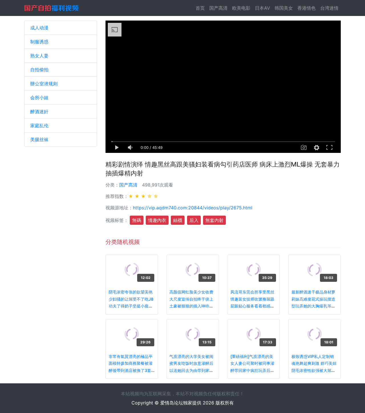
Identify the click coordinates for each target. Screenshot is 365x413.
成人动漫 (39, 28)
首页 (201, 8)
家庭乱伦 (39, 125)
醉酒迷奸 (39, 111)
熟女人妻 (39, 55)
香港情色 (306, 8)
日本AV (262, 8)
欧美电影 (241, 8)
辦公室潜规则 (44, 83)
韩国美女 (284, 8)
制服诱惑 (39, 41)
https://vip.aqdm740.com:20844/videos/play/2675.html (192, 207)
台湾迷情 (329, 8)
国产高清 (218, 8)
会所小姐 (39, 97)
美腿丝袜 (39, 139)
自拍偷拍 (39, 69)
